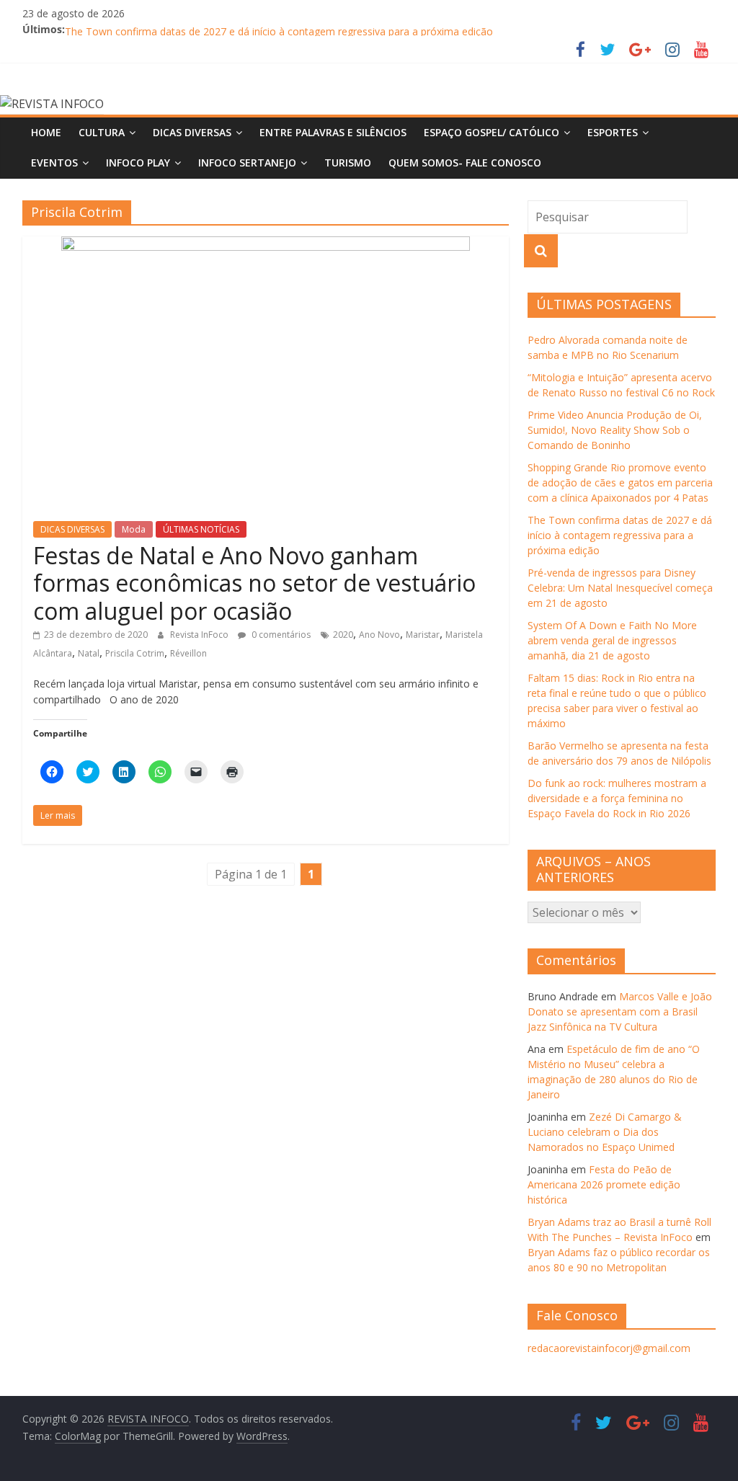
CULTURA (102, 132)
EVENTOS (54, 162)
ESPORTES (612, 132)
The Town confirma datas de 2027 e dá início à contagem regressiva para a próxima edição (620, 535)
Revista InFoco (200, 634)
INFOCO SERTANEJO (247, 162)
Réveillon (188, 653)
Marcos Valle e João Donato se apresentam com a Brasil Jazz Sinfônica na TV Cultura (620, 1011)
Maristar (423, 634)
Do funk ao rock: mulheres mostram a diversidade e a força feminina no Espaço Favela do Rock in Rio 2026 (617, 798)
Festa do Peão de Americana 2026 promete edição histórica (604, 1184)
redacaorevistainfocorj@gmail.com (609, 1348)
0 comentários (280, 634)
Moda (134, 529)
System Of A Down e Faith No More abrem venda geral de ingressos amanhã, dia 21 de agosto (612, 640)
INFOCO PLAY (138, 162)
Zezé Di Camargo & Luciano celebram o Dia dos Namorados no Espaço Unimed (605, 1132)
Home (46, 132)
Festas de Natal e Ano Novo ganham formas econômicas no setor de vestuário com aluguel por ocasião (254, 583)
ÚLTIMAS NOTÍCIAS (201, 529)
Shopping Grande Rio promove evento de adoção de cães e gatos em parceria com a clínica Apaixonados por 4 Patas (620, 482)
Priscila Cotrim (134, 653)
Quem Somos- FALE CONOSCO (464, 162)
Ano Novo (379, 634)
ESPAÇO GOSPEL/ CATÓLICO (491, 132)
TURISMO (347, 162)
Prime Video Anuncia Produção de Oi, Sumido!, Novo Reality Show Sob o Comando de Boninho (615, 430)
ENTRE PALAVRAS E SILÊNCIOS (332, 132)
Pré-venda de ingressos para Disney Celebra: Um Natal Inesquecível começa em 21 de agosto (620, 588)
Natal (88, 653)
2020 (343, 634)
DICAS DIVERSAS (192, 132)
